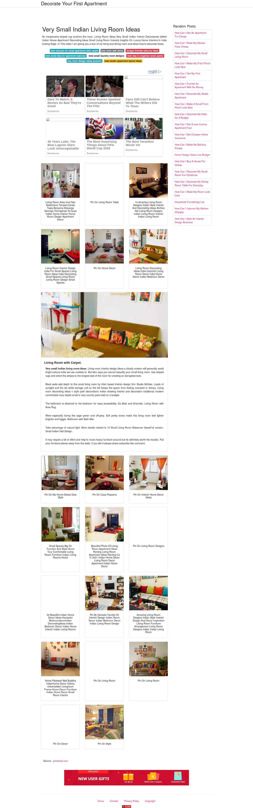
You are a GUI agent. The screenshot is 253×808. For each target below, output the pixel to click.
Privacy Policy (131, 801)
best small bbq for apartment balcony (66, 55)
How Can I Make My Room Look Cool (192, 193)
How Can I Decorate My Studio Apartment (191, 95)
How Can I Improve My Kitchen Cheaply (191, 210)
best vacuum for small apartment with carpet (74, 50)
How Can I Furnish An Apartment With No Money (189, 85)
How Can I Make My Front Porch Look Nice (192, 65)
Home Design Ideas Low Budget (192, 154)
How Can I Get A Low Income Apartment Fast (191, 126)
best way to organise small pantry (145, 55)
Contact (114, 801)
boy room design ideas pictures (84, 61)
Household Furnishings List (189, 202)
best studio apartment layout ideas (123, 61)
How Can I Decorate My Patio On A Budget (191, 115)
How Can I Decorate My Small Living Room (191, 54)
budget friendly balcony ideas (142, 50)
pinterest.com (60, 761)
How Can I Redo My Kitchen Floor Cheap (190, 44)
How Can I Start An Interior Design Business (189, 220)
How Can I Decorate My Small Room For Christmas (191, 173)
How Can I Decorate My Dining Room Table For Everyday (191, 183)
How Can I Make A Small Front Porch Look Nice (191, 105)
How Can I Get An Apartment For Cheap (190, 34)
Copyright (150, 801)
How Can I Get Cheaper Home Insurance (191, 136)
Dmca (101, 801)
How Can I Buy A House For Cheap (190, 163)
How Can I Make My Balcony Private (190, 146)
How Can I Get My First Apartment (187, 75)
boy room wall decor (112, 50)
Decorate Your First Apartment (74, 3)
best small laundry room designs (106, 55)
